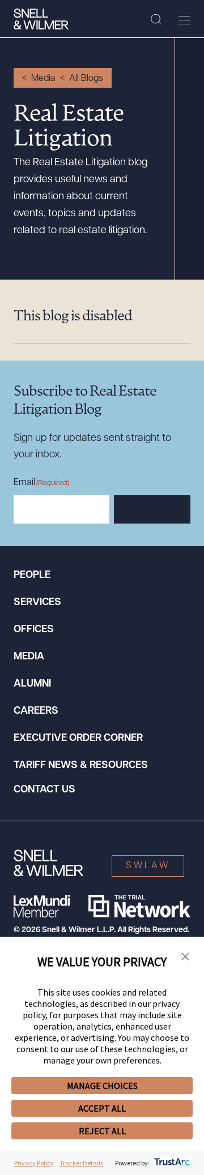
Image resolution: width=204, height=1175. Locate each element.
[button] (185, 957)
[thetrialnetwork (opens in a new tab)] (139, 906)
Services (37, 603)
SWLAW (148, 865)
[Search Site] (156, 19)
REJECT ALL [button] (102, 1131)
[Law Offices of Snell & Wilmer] (41, 19)
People (32, 576)
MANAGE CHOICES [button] (102, 1085)
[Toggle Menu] (184, 19)
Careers (36, 711)
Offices (34, 630)
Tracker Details (81, 1163)
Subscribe (152, 509)
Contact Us (44, 790)
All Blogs (86, 78)
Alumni (32, 684)
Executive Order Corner (78, 739)
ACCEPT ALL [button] (102, 1108)
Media (43, 78)
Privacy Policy (34, 1163)
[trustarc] (171, 1162)
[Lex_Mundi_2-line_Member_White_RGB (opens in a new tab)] (42, 906)
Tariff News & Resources (81, 766)
